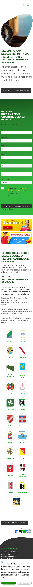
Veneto (16, 509)
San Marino (22, 442)
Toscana (10, 475)
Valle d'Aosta (22, 492)
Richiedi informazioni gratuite (14, 523)
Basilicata (23, 341)
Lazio (10, 393)
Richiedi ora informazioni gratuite (16, 90)
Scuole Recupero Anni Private (9, 552)
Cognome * (4, 137)
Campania (22, 357)
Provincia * (4, 162)
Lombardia (10, 410)
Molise (10, 426)
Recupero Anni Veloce (7, 556)
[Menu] (28, 5)
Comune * (4, 171)
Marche (22, 410)
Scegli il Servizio (5, 179)
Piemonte (22, 426)
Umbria (10, 492)
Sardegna (10, 458)
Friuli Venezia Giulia (22, 375)
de (9, 124)
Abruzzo (9, 341)
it (1, 124)
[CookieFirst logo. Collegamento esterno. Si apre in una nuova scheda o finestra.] (2, 562)
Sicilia (22, 458)
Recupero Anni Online (7, 554)
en (5, 124)
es (13, 124)
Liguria (22, 393)
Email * (3, 154)
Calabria (10, 357)
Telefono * (4, 146)
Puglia (10, 442)
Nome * (3, 129)
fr (17, 124)
